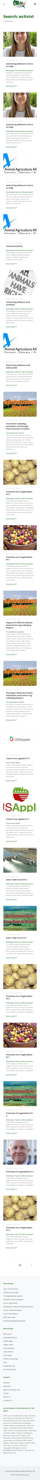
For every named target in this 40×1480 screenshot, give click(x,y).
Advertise (7, 1386)
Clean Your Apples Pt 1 (17, 819)
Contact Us (7, 1400)
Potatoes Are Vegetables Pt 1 (19, 558)
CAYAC (6, 1393)
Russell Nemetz (9, 1366)
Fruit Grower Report (10, 1314)
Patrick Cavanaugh (10, 1359)
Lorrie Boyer (7, 1355)
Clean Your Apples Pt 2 (17, 758)
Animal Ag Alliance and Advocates (18, 366)
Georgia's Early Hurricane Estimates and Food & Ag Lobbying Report (19, 695)
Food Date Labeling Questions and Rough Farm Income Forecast (17, 426)
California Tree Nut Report (13, 1299)
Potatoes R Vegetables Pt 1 (20, 1171)
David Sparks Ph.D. (10, 1337)
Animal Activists (14, 246)
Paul (5, 1362)
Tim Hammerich (9, 1369)
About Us (6, 1397)
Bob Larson (7, 1334)
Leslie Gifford (8, 1352)
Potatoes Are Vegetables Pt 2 (19, 493)
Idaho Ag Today (9, 1317)
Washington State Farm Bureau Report (18, 1307)
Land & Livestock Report (12, 1310)
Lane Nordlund (8, 1348)
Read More (10, 86)
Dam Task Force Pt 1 (16, 937)
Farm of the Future (10, 1289)
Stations (6, 1383)
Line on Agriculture (10, 1303)
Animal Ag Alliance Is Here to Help (19, 125)
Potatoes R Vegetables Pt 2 (19, 1114)
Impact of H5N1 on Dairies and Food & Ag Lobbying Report (19, 625)
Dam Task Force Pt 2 (16, 879)
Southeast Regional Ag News (14, 1321)
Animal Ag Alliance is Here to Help (19, 65)
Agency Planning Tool (11, 1390)
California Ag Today (11, 1292)
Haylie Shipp (8, 1341)
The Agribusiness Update (12, 1296)
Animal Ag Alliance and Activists (18, 303)
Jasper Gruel (8, 1345)
